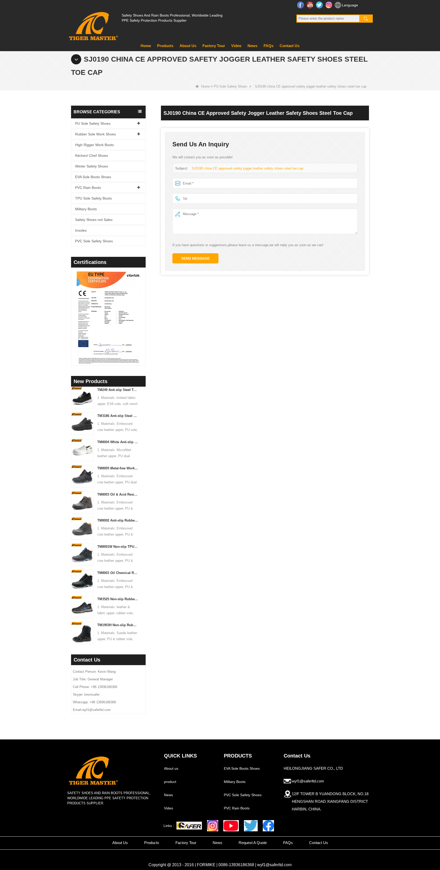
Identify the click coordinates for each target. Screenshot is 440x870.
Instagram (329, 5)
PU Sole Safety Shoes (230, 86)
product (170, 782)
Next (143, 310)
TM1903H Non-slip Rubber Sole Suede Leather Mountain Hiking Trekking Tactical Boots (117, 625)
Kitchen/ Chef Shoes (91, 155)
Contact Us (289, 46)
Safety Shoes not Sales (94, 220)
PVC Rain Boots (88, 188)
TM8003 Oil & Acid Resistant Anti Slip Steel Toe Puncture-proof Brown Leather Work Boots (117, 494)
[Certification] (104, 318)
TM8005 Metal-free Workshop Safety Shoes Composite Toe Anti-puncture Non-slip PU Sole (117, 468)
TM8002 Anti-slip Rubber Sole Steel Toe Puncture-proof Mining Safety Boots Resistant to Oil (117, 520)
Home (146, 46)
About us (171, 768)
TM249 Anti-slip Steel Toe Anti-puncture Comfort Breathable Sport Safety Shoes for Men (117, 390)
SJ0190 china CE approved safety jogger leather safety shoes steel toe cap (247, 168)
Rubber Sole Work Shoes (95, 134)
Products (165, 46)
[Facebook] (268, 825)
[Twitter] (251, 825)
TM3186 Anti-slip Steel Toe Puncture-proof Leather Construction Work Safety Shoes (117, 416)
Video (236, 46)
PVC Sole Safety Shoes (94, 241)
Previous (73, 310)
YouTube (310, 5)
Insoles (81, 230)
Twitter (319, 5)
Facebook (301, 5)
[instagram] (212, 825)
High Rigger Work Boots (94, 145)
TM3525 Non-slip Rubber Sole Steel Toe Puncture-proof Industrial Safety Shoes (117, 599)
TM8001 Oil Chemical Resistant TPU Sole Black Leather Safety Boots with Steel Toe (117, 573)
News (252, 46)
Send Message (195, 258)
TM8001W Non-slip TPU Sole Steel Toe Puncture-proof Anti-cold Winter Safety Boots (117, 547)
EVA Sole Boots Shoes (93, 177)
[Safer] (189, 826)
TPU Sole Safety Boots (93, 198)
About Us (188, 46)
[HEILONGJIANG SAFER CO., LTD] (92, 24)
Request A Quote (253, 842)
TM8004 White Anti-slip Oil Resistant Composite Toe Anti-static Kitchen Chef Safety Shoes (117, 442)
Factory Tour (213, 46)
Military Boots (86, 209)
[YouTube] (231, 825)
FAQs (268, 46)
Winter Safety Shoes (91, 166)
